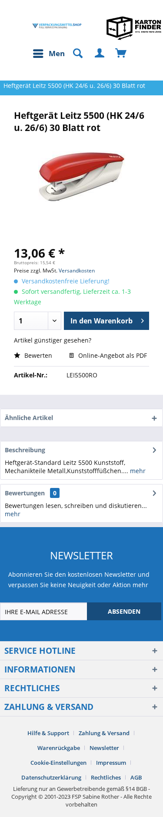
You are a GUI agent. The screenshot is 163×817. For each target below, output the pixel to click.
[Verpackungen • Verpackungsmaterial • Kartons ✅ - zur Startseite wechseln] (57, 26)
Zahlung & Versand (104, 733)
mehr (137, 471)
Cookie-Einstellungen (58, 763)
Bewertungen (25, 493)
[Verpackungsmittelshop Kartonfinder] (134, 28)
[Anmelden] (100, 53)
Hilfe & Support (48, 733)
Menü (59, 53)
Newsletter (104, 748)
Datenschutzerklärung (51, 777)
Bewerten (37, 355)
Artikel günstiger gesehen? (52, 340)
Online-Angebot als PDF (112, 355)
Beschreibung (25, 450)
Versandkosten (77, 270)
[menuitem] (51, 53)
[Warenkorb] (121, 53)
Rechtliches (106, 777)
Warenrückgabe (58, 748)
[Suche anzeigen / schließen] (74, 53)
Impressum (111, 763)
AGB (136, 777)
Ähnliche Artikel (29, 418)
